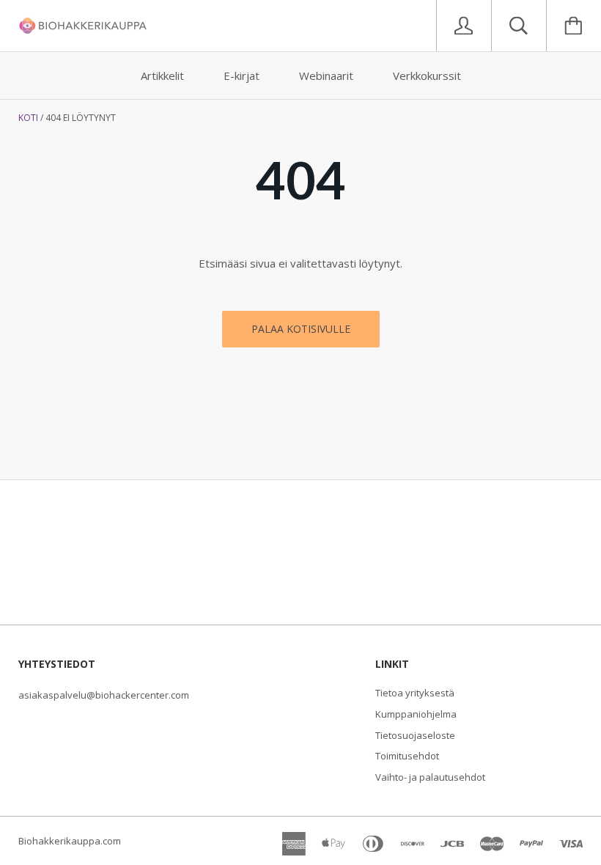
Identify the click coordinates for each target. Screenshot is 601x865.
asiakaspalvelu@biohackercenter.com (103, 695)
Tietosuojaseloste (415, 735)
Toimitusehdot (407, 755)
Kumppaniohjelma (416, 714)
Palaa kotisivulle (300, 329)
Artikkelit (162, 75)
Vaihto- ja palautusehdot (430, 777)
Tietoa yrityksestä (414, 692)
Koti (28, 117)
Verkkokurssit (427, 75)
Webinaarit (326, 75)
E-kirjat (241, 75)
